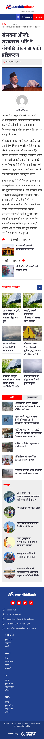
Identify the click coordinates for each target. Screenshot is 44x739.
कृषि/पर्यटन (9, 683)
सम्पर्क (7, 646)
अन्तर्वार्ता (8, 668)
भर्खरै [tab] (12, 397)
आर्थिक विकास (22, 111)
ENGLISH (38, 17)
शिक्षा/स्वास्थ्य (9, 687)
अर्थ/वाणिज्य (9, 661)
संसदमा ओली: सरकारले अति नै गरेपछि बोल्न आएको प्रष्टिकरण (21, 45)
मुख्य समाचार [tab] (32, 397)
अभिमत (7, 690)
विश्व (6, 658)
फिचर (7, 665)
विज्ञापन (8, 643)
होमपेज (4, 24)
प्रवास (7, 680)
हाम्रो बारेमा (9, 639)
